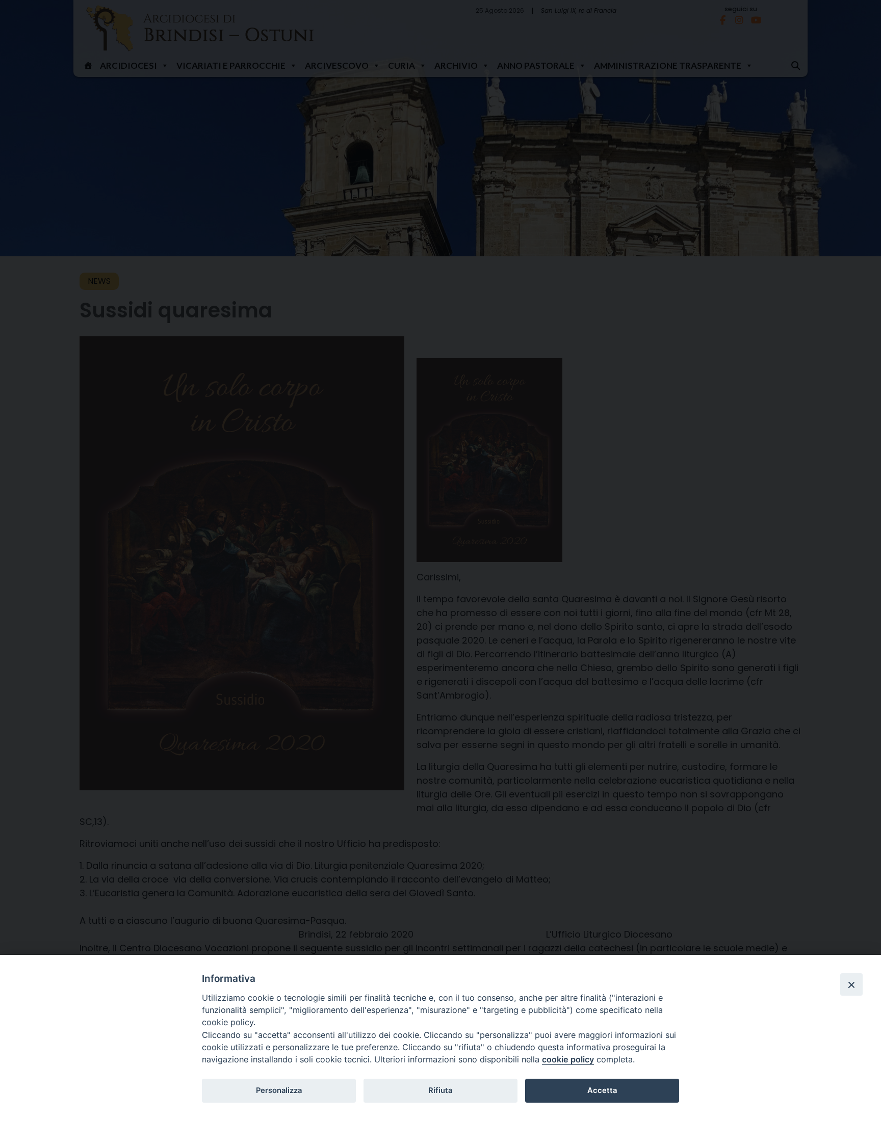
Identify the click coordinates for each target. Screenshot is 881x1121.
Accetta (602, 1090)
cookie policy (568, 1059)
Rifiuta (440, 1090)
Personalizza (279, 1090)
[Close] (851, 984)
